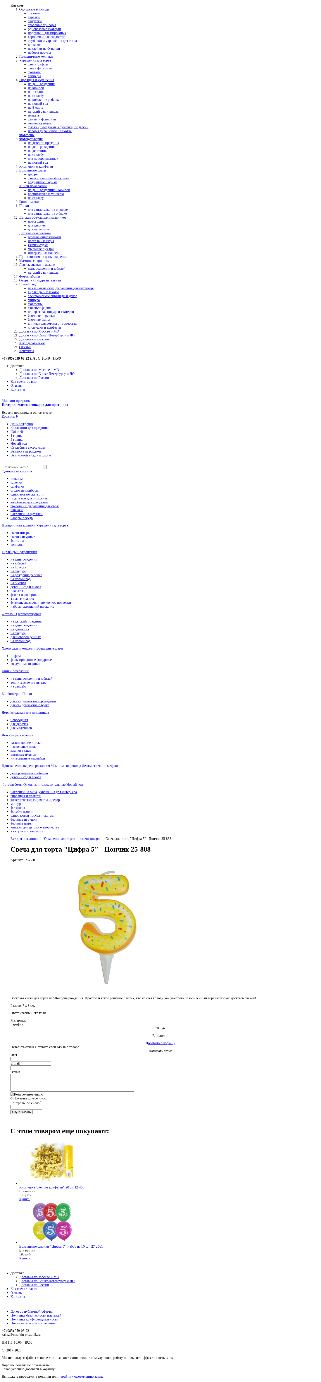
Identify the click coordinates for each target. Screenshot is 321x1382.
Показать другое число (30, 1098)
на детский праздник (43, 143)
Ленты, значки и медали (37, 264)
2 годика (16, 439)
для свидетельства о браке (47, 213)
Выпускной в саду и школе (30, 455)
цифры (33, 174)
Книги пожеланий (33, 186)
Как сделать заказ (32, 343)
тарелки (34, 17)
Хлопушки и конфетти (36, 166)
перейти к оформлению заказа (81, 1376)
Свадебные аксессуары (27, 447)
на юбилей (36, 88)
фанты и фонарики (42, 119)
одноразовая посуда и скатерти (51, 312)
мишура (34, 300)
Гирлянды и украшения (36, 80)
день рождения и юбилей (47, 268)
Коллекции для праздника (29, 428)
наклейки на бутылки (44, 48)
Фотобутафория (31, 139)
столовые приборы (42, 25)
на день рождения (41, 84)
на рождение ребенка (44, 99)
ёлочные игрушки (41, 315)
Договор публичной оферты (31, 1311)
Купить (24, 1199)
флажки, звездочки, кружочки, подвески (58, 127)
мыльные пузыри (41, 249)
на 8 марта (35, 107)
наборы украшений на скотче (50, 131)
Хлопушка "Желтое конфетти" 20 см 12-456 (51, 1187)
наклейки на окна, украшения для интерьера (61, 288)
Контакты (26, 351)
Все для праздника (24, 838)
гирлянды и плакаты (43, 292)
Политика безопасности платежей (35, 1315)
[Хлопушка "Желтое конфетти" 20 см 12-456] (52, 1183)
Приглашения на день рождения (43, 257)
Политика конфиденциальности (34, 1319)
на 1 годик (36, 92)
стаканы (34, 13)
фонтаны (34, 72)
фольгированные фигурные (48, 178)
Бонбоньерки (29, 202)
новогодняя (36, 221)
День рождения (21, 424)
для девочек (37, 225)
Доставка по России (34, 339)
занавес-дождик (40, 123)
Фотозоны (27, 135)
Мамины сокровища (34, 260)
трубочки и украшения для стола (52, 41)
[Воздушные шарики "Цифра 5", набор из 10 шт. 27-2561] (52, 1242)
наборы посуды (39, 52)
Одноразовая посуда (34, 9)
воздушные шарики (42, 182)
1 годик (16, 435)
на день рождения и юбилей (49, 190)
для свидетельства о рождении (51, 209)
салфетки (35, 21)
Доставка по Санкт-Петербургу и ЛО (47, 335)
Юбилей (16, 432)
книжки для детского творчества (52, 323)
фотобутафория (39, 308)
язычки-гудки (38, 245)
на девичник (37, 151)
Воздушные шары (32, 170)
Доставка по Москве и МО (39, 331)
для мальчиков (38, 229)
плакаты (34, 115)
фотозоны (35, 304)
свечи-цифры (38, 64)
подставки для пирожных (47, 33)
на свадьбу (36, 96)
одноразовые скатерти (44, 29)
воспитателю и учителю (46, 194)
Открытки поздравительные (40, 280)
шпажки (34, 44)
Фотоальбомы (29, 276)
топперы (34, 76)
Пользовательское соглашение (32, 1323)
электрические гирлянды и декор (52, 296)
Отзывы (25, 347)
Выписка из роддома (25, 451)
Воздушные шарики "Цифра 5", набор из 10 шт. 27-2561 (61, 1246)
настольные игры (41, 241)
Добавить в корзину (160, 1043)
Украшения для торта (35, 60)
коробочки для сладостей (46, 37)
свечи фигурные (40, 68)
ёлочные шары (39, 319)
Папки (24, 205)
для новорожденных (43, 158)
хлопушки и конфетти (44, 327)
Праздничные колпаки (36, 56)
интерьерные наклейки (45, 253)
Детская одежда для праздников (43, 217)
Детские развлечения (35, 233)
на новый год (38, 103)
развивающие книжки (44, 237)
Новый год (27, 284)
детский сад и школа (43, 111)
